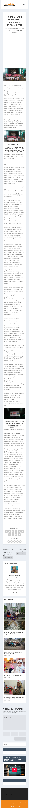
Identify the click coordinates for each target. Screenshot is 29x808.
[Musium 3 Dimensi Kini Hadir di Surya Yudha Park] (14, 616)
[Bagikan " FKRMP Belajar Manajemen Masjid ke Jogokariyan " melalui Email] (16, 534)
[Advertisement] (14, 52)
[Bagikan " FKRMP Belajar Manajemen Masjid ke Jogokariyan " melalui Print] (19, 534)
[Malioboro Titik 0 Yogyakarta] (14, 665)
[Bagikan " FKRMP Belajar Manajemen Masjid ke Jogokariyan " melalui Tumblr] (16, 531)
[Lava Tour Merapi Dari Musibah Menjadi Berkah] (14, 644)
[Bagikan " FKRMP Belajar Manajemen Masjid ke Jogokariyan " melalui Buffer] (9, 534)
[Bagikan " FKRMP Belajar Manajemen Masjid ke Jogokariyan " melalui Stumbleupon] (13, 534)
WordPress (16, 804)
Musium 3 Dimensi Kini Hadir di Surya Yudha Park (13, 633)
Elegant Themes (15, 802)
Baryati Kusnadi (17, 28)
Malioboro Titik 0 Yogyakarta (13, 675)
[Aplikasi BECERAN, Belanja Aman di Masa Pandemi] (14, 687)
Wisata (17, 30)
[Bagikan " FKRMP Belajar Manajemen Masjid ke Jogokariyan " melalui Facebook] (6, 531)
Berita (13, 30)
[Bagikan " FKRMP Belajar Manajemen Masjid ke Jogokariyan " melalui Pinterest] (19, 531)
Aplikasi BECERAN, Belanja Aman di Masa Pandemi (14, 698)
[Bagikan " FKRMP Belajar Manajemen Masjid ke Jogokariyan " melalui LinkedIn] (22, 531)
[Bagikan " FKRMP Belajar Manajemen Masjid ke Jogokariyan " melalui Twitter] (9, 531)
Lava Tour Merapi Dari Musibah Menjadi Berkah (13, 652)
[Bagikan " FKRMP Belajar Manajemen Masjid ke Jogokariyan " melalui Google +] (13, 531)
